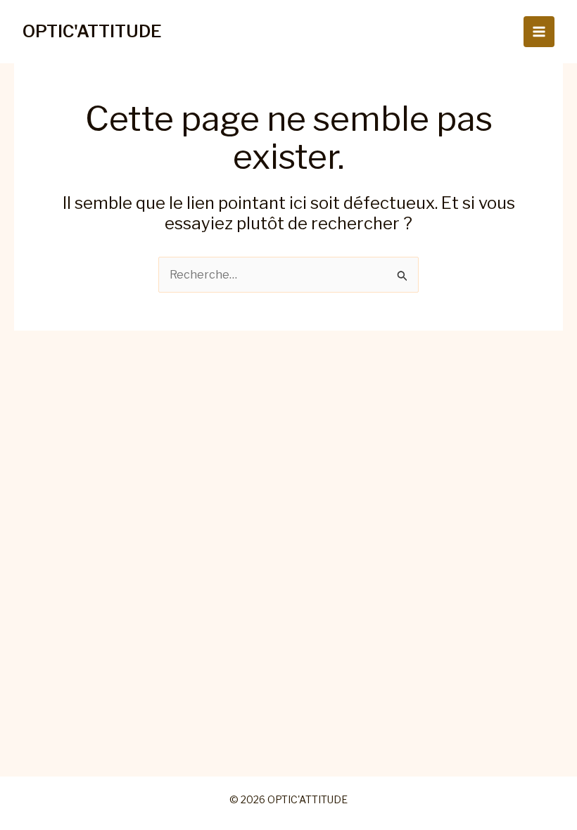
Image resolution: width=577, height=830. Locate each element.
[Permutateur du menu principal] (539, 31)
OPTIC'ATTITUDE (92, 31)
